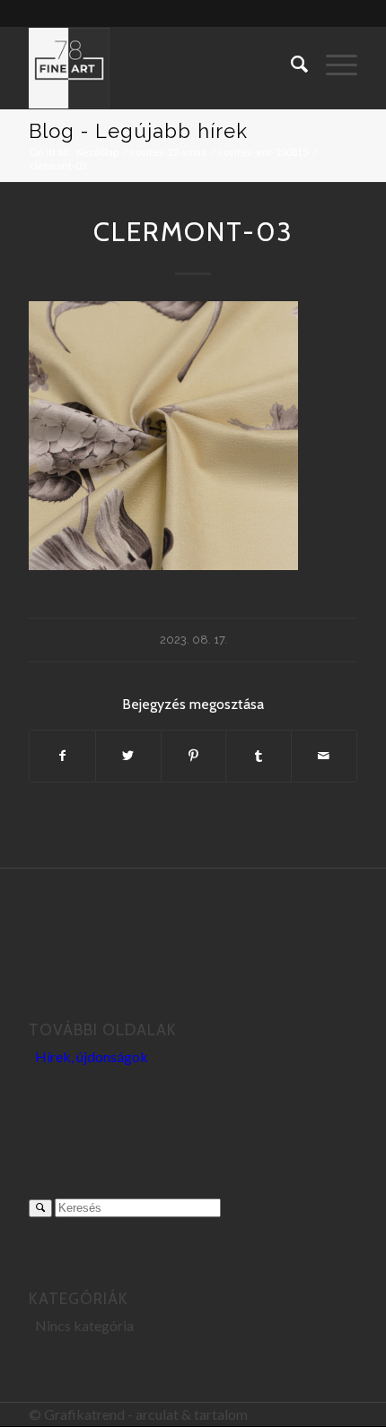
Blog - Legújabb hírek (138, 131)
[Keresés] (290, 63)
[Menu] (332, 63)
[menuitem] (290, 63)
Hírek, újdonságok (91, 1056)
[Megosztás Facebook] (62, 756)
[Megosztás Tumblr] (258, 756)
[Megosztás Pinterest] (194, 756)
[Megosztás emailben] (324, 756)
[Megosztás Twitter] (128, 756)
